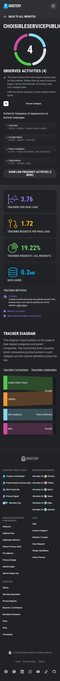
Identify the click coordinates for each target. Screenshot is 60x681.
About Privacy (38, 557)
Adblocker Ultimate (11, 540)
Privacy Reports (10, 601)
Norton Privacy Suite (12, 547)
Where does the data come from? (24, 316)
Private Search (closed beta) (17, 483)
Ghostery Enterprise (11, 614)
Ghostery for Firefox (43, 483)
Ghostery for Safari (42, 489)
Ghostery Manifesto (11, 594)
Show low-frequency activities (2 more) (30, 173)
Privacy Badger (9, 560)
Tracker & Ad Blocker (15, 476)
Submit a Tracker (40, 537)
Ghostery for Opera (42, 496)
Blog (5, 628)
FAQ (34, 524)
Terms (17, 661)
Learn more (21, 305)
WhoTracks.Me (13, 489)
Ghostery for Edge (42, 503)
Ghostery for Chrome (43, 476)
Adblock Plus (8, 533)
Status (5, 588)
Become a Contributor (12, 608)
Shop (5, 621)
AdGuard (7, 526)
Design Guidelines (40, 551)
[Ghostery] (12, 6)
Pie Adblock (8, 553)
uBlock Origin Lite (10, 573)
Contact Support (39, 530)
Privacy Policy (29, 661)
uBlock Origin (9, 567)
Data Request (38, 544)
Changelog (7, 634)
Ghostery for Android (43, 509)
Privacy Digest (12, 496)
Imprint (41, 661)
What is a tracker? (16, 311)
